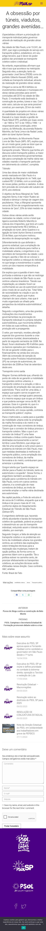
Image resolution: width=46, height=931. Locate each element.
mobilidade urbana (20, 582)
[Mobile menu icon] (41, 3)
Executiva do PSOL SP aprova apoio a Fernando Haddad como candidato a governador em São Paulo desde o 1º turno (30, 649)
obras (28, 582)
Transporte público (37, 582)
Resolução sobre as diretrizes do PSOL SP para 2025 (30, 700)
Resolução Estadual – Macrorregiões (27, 686)
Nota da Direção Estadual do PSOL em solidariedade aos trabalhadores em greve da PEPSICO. (30, 729)
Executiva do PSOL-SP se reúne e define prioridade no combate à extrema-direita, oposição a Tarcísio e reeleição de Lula (30, 670)
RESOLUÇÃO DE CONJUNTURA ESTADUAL (30, 713)
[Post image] (8, 646)
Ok (24, 928)
